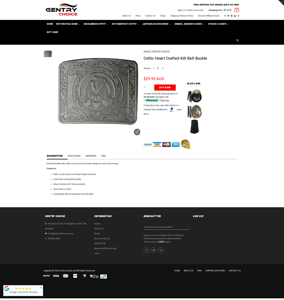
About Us (126, 16)
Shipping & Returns (215, 271)
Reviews (91, 156)
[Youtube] (235, 16)
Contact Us (150, 16)
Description (55, 156)
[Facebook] (225, 16)
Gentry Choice (161, 51)
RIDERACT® (100, 243)
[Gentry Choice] (61, 9)
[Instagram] (238, 16)
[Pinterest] (231, 16)
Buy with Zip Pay (102, 238)
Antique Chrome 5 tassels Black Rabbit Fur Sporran (194, 101)
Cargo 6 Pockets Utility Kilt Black (194, 126)
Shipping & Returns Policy (182, 16)
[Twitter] (228, 16)
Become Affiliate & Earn (209, 16)
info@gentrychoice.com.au (61, 233)
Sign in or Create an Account (191, 10)
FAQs (138, 16)
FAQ (103, 156)
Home (147, 51)
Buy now (165, 87)
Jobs (96, 253)
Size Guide (74, 156)
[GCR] (7, 288)
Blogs (163, 16)
